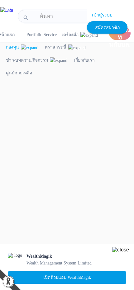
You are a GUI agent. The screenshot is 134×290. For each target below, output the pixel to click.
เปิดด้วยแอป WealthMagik (67, 277)
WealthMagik (39, 256)
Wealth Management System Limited (59, 263)
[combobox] (66, 16)
